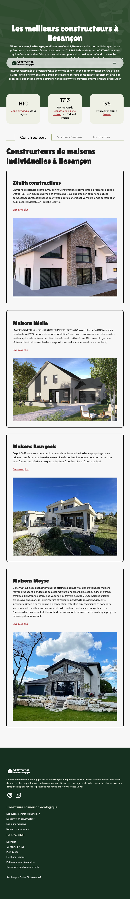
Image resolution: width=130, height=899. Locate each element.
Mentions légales (15, 856)
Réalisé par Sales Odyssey (21, 877)
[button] (114, 63)
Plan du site (12, 851)
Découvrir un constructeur (20, 818)
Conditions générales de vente (22, 867)
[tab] (33, 137)
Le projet (11, 841)
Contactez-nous (15, 846)
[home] (22, 63)
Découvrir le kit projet (18, 828)
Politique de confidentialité (20, 861)
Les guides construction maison (23, 813)
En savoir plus (20, 209)
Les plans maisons (16, 823)
